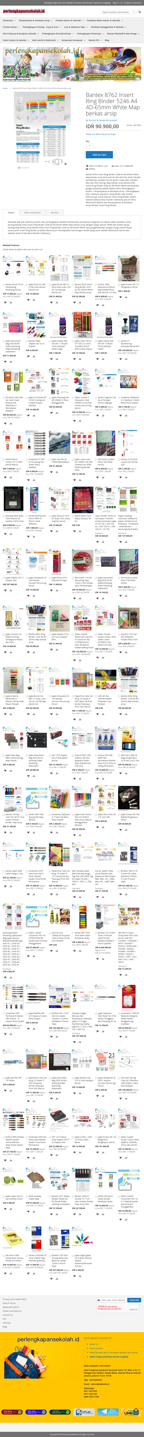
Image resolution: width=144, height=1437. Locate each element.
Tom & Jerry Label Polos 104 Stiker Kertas (106, 462)
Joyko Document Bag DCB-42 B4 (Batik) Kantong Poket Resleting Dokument (105, 583)
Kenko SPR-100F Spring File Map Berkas (36, 817)
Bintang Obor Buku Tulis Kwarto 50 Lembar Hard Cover (15, 518)
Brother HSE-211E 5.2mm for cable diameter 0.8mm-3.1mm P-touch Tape (129, 876)
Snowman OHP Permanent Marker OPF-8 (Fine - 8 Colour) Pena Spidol (15, 1017)
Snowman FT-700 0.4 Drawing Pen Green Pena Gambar (37, 463)
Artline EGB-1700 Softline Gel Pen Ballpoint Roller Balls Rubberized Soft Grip (83, 760)
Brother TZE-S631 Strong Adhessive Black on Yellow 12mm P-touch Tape (60, 1260)
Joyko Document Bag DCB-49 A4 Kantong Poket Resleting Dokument (36, 760)
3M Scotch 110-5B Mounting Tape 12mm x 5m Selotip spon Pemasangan (84, 581)
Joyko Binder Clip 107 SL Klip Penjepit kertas (84, 1080)
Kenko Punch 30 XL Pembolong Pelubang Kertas (14, 287)
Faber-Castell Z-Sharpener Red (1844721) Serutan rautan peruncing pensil (83, 402)
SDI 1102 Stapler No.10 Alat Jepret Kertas (60, 758)
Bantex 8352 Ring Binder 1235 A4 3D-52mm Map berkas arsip (130, 700)
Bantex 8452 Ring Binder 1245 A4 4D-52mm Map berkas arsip (38, 638)
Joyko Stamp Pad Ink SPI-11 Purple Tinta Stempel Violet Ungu (60, 345)
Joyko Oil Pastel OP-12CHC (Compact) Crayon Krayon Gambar (38, 401)
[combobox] (118, 12)
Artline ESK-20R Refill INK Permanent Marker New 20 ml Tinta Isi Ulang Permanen (107, 760)
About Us (94, 1344)
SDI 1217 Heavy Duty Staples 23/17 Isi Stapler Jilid (60, 1140)
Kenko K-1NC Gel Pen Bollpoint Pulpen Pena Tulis (129, 637)
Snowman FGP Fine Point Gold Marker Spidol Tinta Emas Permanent (38, 1141)
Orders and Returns (12, 1311)
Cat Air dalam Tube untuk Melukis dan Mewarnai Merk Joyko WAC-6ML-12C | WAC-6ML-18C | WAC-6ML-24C (105, 878)
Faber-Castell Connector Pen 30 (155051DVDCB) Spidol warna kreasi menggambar (38, 938)
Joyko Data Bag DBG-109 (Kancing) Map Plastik (14, 758)
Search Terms (9, 1303)
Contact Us (8, 1315)
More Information (32, 212)
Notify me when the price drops (101, 134)
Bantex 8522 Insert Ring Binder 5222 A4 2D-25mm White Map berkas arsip (84, 288)
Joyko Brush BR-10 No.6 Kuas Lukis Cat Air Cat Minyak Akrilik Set (61, 288)
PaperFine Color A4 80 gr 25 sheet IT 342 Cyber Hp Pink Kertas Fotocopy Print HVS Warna (84, 701)
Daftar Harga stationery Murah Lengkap (109, 1356)
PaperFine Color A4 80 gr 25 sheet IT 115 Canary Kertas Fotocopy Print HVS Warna (61, 876)
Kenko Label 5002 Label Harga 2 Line (14, 872)
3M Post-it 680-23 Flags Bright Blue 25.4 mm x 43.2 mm (130, 758)
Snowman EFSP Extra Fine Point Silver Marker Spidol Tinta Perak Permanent (37, 876)
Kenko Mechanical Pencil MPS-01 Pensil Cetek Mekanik (37, 519)
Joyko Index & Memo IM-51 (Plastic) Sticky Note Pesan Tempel (15, 700)
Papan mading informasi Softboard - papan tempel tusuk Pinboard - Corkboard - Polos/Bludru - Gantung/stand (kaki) (128, 522)
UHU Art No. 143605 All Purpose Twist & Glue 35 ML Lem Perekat (61, 936)
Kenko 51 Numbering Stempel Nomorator (130, 344)
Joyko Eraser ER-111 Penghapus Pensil (130, 285)
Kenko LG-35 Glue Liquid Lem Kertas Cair (129, 462)
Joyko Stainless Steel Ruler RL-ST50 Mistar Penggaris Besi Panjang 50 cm (107, 1017)
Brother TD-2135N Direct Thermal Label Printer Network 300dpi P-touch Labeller (106, 938)
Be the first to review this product (101, 120)
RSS (4, 1319)
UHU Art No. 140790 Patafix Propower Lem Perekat (104, 700)
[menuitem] (8, 20)
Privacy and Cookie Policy (14, 1299)
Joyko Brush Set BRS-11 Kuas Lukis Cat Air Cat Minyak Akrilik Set (37, 700)
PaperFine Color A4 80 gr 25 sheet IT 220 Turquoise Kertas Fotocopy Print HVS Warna (38, 1083)
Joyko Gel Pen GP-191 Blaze (14, 1079)
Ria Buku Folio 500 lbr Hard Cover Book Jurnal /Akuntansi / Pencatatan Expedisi (14, 404)
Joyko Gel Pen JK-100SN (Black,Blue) (60, 460)
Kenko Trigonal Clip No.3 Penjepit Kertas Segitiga (107, 400)
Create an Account (132, 2)
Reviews (54, 212)
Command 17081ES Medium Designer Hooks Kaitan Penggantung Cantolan (130, 1018)
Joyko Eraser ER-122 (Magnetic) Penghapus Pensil (107, 1140)
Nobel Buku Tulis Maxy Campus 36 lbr (83, 518)
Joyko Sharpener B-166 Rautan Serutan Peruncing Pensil (38, 581)
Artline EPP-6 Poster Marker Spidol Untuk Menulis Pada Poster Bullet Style (15, 1142)
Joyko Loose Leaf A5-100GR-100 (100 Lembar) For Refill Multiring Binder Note (84, 464)
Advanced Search (11, 1307)
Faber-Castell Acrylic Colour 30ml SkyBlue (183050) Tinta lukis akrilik (130, 1141)
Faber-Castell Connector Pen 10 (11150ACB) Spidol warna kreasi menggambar (129, 1201)
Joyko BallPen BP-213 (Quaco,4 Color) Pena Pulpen (38, 1016)
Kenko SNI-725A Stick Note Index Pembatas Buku (82, 935)
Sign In (116, 2)
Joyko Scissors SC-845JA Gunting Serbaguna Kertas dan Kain (14, 638)
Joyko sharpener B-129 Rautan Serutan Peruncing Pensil (60, 700)
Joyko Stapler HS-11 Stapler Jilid (15, 579)
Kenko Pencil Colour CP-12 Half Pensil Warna (14, 462)
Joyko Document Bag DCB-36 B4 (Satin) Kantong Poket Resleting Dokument (13, 346)
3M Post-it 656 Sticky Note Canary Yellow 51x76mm (14, 1258)
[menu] (72, 30)
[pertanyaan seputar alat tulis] (108, 1415)
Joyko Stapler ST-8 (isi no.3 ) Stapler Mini (60, 637)
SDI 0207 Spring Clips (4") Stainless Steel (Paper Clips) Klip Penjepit (129, 1081)
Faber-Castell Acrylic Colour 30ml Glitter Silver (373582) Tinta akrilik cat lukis (107, 639)
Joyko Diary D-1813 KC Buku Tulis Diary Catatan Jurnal (61, 518)
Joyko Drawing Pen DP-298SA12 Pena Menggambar (60, 400)
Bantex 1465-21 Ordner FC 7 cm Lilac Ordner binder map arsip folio (84, 1200)
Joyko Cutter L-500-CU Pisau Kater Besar (83, 1140)
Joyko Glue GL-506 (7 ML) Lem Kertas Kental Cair (37, 287)
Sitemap (7, 1322)
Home (5, 88)
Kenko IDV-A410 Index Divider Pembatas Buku (105, 1199)
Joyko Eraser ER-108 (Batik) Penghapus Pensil (130, 817)
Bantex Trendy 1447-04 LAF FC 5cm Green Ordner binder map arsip (15, 818)
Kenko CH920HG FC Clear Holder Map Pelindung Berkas (38, 1258)
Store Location (96, 1348)
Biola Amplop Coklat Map (35, 1197)
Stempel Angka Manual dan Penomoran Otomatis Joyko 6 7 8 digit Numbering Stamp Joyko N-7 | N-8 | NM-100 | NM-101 (82, 1021)
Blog (5, 1326)
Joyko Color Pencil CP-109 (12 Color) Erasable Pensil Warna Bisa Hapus (83, 345)
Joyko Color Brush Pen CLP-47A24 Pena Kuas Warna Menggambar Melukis (83, 819)
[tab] (11, 213)
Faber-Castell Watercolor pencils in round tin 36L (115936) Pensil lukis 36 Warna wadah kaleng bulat (84, 641)
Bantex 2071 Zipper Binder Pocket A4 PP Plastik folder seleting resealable (61, 1200)
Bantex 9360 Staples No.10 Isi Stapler (36, 344)
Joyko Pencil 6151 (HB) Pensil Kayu (60, 579)
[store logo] (24, 11)
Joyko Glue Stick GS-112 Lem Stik (107, 815)
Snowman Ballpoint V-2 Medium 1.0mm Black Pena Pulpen (130, 400)
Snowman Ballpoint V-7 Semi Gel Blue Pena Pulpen (61, 817)
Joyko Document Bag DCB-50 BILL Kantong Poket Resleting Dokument (59, 1083)
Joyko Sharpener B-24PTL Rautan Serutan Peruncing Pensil (107, 1081)
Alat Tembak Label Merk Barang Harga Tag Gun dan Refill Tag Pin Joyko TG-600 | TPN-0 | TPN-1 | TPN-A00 (82, 878)
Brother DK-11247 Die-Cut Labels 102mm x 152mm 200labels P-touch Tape (60, 1018)
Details (11, 212)
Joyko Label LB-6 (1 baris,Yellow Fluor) (14, 1197)
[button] (5, 302)
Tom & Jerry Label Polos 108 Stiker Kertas (129, 580)
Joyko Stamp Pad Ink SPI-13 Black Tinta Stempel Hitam (105, 345)
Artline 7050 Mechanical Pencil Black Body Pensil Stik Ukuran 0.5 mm (107, 288)
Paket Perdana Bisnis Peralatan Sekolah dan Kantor (114, 1352)
